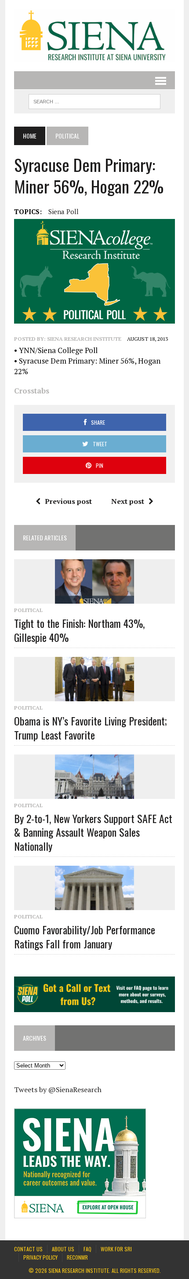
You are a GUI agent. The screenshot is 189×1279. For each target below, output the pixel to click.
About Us (63, 1249)
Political (28, 610)
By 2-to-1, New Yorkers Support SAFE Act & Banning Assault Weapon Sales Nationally (93, 831)
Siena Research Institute (84, 338)
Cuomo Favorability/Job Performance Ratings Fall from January (84, 936)
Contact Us (28, 1249)
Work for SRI (116, 1249)
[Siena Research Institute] (94, 35)
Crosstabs (31, 391)
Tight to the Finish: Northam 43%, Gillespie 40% (79, 630)
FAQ (87, 1249)
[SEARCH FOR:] (94, 100)
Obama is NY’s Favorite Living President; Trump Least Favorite (90, 727)
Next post (127, 501)
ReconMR (77, 1257)
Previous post (68, 501)
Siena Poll (63, 211)
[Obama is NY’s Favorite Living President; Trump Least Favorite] (94, 695)
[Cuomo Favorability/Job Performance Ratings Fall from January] (94, 904)
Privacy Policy (40, 1257)
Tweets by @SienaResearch (58, 1089)
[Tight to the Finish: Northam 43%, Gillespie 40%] (94, 598)
